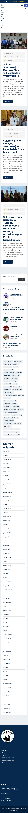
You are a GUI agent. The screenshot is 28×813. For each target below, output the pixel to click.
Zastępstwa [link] (21, 1)
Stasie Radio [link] (7, 406)
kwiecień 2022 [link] (7, 659)
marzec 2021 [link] (6, 708)
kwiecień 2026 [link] (7, 467)
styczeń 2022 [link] (6, 671)
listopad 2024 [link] (6, 537)
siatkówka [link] (7, 403)
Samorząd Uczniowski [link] (10, 400)
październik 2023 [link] (7, 590)
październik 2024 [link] (7, 541)
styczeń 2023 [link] (6, 622)
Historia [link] (6, 378)
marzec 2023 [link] (6, 614)
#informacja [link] (8, 361)
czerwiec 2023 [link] (7, 602)
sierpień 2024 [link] (6, 549)
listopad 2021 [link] (6, 679)
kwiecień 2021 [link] (7, 704)
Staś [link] (6, 409)
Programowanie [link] (8, 392)
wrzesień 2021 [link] (7, 687)
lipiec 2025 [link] (6, 504)
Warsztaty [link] (17, 423)
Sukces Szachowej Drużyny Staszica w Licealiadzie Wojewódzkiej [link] (13, 70)
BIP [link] (3, 762)
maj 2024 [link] (5, 561)
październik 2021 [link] (7, 683)
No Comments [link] (8, 60)
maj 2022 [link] (5, 655)
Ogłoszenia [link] (17, 386)
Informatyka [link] (14, 378)
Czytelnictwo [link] (8, 367)
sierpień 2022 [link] (6, 643)
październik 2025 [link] (7, 492)
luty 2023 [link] (5, 618)
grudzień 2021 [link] (7, 675)
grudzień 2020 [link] (7, 712)
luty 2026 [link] (5, 476)
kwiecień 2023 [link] (7, 610)
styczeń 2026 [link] (6, 480)
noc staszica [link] (8, 386)
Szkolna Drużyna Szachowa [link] (11, 417)
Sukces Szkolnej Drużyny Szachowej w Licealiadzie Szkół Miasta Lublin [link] (13, 146)
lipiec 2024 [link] (6, 553)
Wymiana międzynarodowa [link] (11, 429)
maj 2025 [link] (5, 512)
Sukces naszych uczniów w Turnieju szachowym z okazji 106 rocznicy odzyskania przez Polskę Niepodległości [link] (13, 228)
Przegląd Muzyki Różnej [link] (10, 395)
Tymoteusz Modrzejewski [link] (11, 56)
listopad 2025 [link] (6, 488)
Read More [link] (7, 101)
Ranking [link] (21, 395)
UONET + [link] (4, 748)
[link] (26, 5)
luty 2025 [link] (5, 524)
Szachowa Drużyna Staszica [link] (11, 412)
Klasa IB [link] (6, 381)
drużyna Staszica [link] (9, 372)
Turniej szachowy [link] (9, 420)
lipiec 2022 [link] (6, 647)
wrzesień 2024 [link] (7, 545)
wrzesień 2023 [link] (7, 594)
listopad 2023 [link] (6, 586)
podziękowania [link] (17, 389)
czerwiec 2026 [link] (7, 459)
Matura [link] (15, 384)
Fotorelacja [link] (16, 375)
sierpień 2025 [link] (6, 500)
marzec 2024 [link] (6, 569)
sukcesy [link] (20, 409)
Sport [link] (14, 403)
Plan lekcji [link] (15, 1)
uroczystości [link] (8, 423)
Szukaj (21, 279)
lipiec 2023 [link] (6, 598)
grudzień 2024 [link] (7, 533)
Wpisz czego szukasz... (9, 276)
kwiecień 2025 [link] (7, 516)
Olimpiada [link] (7, 389)
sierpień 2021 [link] (6, 692)
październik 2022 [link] (7, 634)
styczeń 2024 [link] (6, 577)
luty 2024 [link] (5, 573)
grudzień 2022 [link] (7, 626)
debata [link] (15, 367)
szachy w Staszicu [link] (16, 415)
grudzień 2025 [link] (7, 484)
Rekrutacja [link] (7, 398)
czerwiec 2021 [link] (7, 700)
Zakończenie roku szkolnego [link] (11, 432)
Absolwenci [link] (7, 364)
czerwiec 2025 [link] (7, 508)
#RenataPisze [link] (18, 361)
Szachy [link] (7, 415)
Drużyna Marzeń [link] (8, 369)
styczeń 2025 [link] (6, 529)
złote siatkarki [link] (8, 434)
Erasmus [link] (19, 372)
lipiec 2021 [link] (6, 696)
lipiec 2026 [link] (6, 455)
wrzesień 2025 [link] (7, 496)
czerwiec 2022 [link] (7, 651)
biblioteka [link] (16, 364)
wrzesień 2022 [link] (7, 639)
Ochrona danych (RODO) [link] (8, 757)
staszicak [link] (16, 406)
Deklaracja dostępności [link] (8, 760)
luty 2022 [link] (5, 667)
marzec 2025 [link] (6, 520)
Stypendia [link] (12, 409)
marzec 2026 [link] (6, 471)
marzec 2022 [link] (6, 663)
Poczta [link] (4, 755)
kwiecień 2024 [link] (7, 565)
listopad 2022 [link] (6, 630)
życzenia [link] (17, 434)
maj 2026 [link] (5, 463)
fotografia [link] (7, 375)
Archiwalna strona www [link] (8, 765)
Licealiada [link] (7, 384)
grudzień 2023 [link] (7, 582)
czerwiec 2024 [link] (7, 557)
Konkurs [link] (14, 381)
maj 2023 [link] (5, 606)
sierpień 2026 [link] (6, 451)
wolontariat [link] (7, 426)
